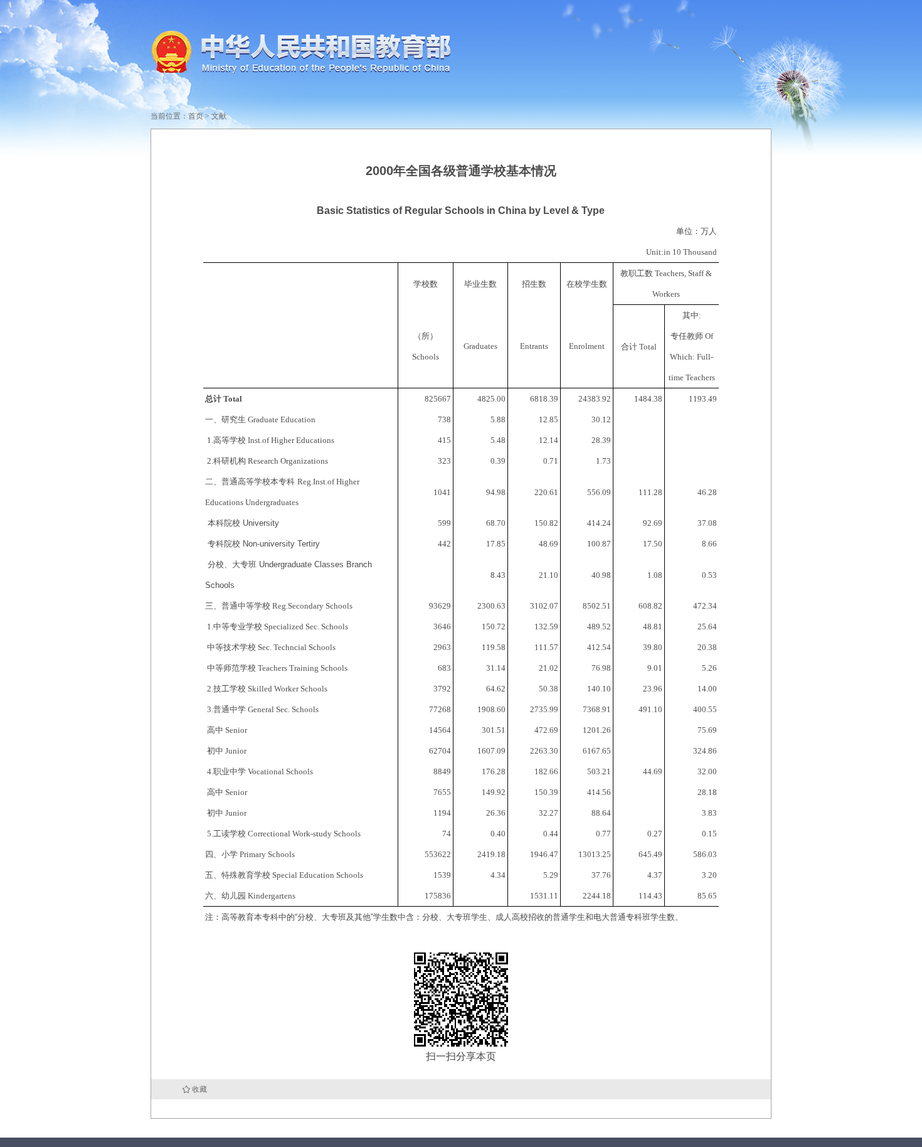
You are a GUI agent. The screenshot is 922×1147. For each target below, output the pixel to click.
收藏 (199, 1089)
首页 (195, 116)
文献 (218, 116)
